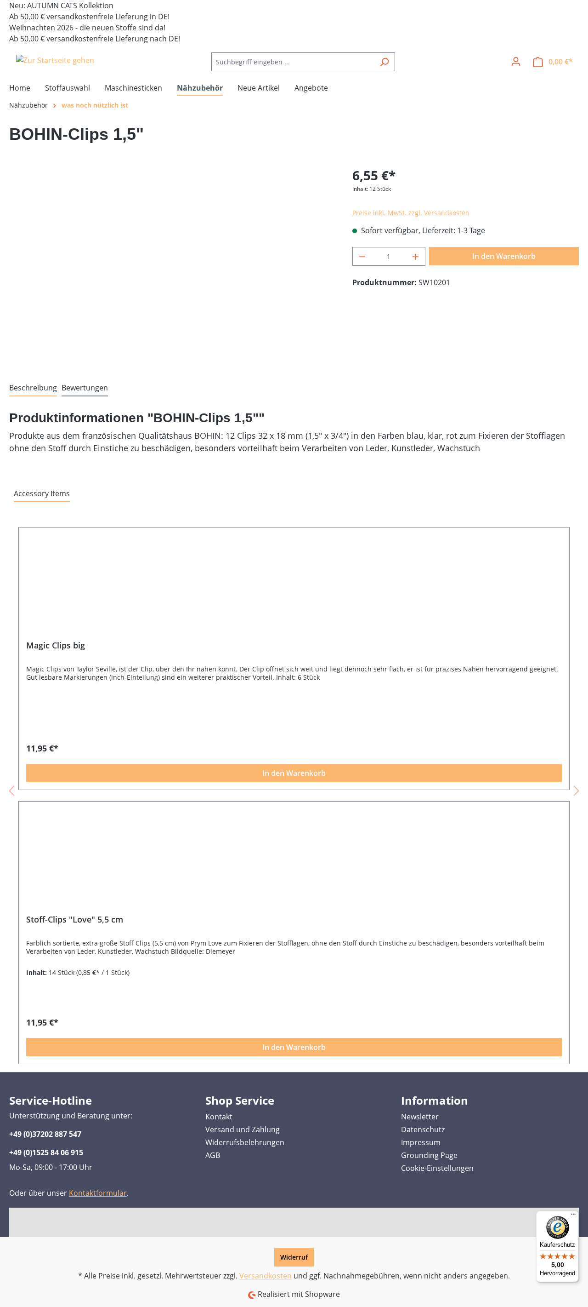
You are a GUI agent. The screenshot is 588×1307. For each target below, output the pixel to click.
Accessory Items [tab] (42, 493)
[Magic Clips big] (294, 587)
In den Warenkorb (504, 256)
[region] (171, 264)
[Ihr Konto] (516, 61)
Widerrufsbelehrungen (244, 1142)
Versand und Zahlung (242, 1129)
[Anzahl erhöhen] (415, 256)
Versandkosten (265, 1276)
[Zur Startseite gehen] (55, 60)
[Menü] (573, 1216)
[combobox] (292, 61)
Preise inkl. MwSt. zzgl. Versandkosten (410, 212)
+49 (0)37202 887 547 (45, 1134)
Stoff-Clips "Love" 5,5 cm (74, 919)
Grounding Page (429, 1155)
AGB (212, 1155)
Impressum (421, 1142)
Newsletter (420, 1117)
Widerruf (294, 1257)
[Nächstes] (576, 790)
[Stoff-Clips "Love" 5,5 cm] (294, 861)
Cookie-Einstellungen (437, 1168)
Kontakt (218, 1117)
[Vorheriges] (11, 790)
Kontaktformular (98, 1193)
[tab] (33, 388)
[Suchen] (384, 61)
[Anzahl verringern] (362, 256)
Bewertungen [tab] (85, 388)
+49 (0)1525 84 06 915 (46, 1152)
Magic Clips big (55, 645)
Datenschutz (423, 1129)
